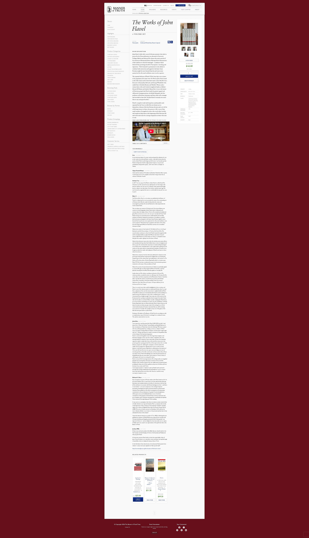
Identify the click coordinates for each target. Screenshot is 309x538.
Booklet (109, 111)
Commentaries (111, 60)
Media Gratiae (111, 77)
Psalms (161, 478)
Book (109, 108)
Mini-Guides (110, 137)
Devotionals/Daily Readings (115, 71)
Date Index (110, 93)
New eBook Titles (112, 38)
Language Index (112, 95)
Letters (109, 67)
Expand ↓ (166, 143)
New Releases (111, 36)
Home (133, 13)
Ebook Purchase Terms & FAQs (115, 148)
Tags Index (110, 99)
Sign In (172, 5)
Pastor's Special (156, 43)
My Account (111, 29)
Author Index (111, 91)
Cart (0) (181, 5)
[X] (171, 42)
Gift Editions (111, 130)
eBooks (109, 81)
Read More (150, 500)
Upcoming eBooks (112, 43)
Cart (108, 25)
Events (174, 9)
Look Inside (189, 60)
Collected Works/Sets (146, 43)
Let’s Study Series (112, 126)
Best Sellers (110, 47)
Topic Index (111, 101)
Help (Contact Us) (112, 150)
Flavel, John (135, 43)
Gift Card (110, 79)
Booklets (110, 132)
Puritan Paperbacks (112, 122)
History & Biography (113, 56)
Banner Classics (112, 45)
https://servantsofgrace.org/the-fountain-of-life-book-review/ (146, 448)
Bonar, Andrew (149, 483)
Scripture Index (112, 97)
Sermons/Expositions (113, 65)
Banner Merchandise (113, 83)
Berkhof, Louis (137, 492)
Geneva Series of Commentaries (116, 128)
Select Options (138, 499)
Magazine (152, 9)
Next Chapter (185, 9)
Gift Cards (110, 144)
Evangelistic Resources (114, 73)
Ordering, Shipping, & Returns (115, 146)
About (197, 9)
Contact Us (166, 5)
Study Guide (110, 113)
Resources (163, 9)
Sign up (154, 532)
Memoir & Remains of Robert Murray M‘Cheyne (150, 479)
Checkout (110, 27)
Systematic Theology (138, 478)
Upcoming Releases (112, 41)
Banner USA (149, 5)
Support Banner (157, 5)
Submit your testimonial (140, 152)
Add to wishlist (189, 80)
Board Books (111, 135)
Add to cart (189, 76)
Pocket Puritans (112, 124)
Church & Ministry (112, 58)
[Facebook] (169, 42)
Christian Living (112, 54)
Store (137, 13)
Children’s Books (112, 62)
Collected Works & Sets (114, 69)
